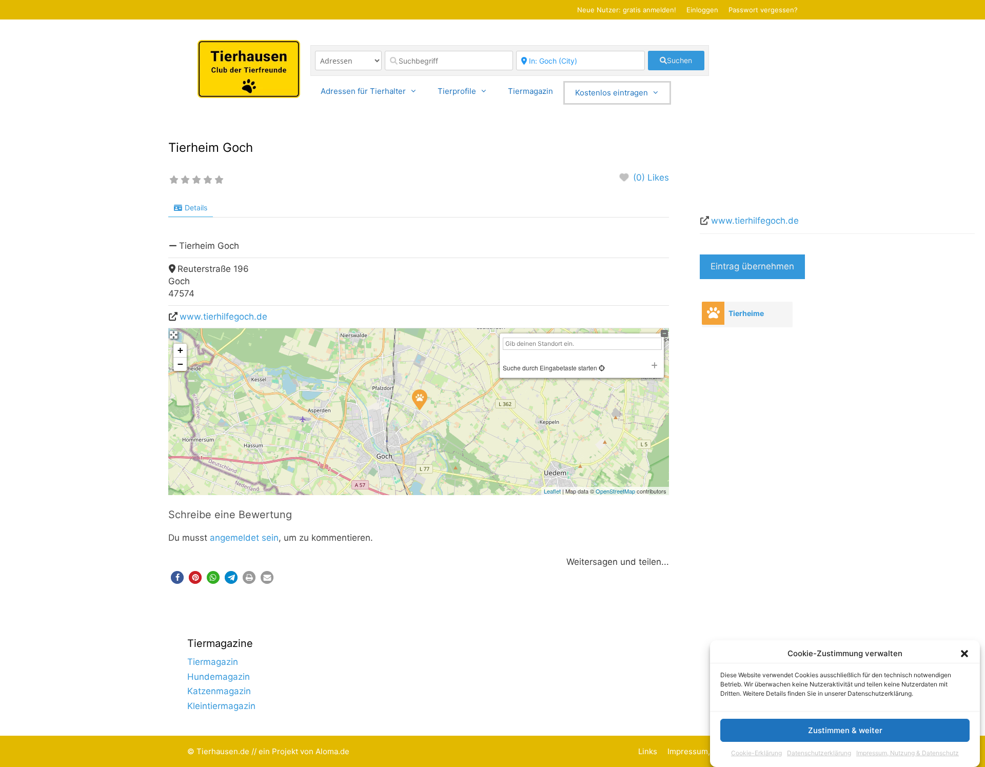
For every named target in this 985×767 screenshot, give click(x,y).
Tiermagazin (530, 91)
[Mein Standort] (601, 367)
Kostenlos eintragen (611, 92)
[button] (964, 653)
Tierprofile (457, 91)
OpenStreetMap (615, 491)
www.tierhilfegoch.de (223, 316)
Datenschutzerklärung (819, 753)
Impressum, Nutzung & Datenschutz (907, 753)
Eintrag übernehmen (752, 266)
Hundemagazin (218, 677)
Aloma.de (332, 751)
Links (647, 751)
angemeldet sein (244, 538)
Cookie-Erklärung (756, 753)
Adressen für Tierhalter (363, 91)
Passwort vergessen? (763, 10)
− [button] (180, 364)
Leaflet (552, 491)
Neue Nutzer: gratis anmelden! (626, 10)
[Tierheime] (713, 313)
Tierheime (746, 313)
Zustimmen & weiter (845, 730)
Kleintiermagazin (221, 706)
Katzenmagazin (219, 691)
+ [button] (180, 350)
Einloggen (702, 10)
